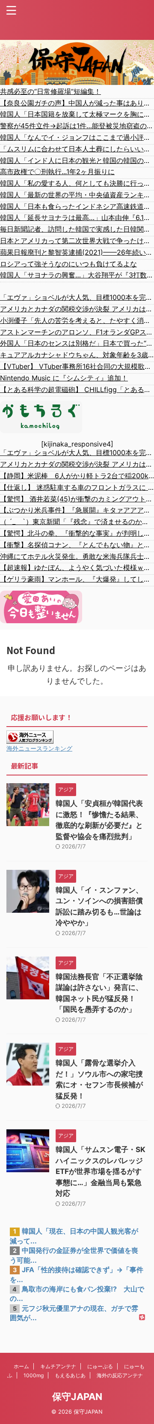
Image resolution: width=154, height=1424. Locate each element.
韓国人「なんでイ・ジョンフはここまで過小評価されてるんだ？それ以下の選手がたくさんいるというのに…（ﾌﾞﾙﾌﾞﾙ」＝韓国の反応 (77, 137)
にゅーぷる (100, 1366)
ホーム (21, 1366)
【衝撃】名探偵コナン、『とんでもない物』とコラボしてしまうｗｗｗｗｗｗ (77, 544)
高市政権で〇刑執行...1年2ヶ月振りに (57, 171)
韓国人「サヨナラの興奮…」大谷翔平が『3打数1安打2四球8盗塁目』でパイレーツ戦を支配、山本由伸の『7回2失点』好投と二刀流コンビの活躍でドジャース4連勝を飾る (77, 275)
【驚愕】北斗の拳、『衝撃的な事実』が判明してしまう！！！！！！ (77, 533)
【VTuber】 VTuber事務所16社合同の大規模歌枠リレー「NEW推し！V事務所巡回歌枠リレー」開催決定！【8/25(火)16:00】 (77, 366)
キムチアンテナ (58, 1366)
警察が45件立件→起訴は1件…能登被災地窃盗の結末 (77, 125)
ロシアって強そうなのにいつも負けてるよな (68, 263)
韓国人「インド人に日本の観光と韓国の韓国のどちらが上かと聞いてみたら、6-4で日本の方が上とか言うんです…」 (77, 160)
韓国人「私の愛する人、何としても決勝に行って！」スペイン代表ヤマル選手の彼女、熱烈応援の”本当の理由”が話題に (77, 183)
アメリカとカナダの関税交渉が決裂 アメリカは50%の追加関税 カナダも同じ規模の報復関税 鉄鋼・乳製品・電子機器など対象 (77, 309)
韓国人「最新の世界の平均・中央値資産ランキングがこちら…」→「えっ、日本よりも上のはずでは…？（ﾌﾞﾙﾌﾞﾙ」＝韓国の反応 (77, 194)
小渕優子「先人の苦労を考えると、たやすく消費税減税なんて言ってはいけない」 (77, 320)
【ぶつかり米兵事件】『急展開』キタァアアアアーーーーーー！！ (77, 510)
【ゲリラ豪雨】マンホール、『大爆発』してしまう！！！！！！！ (77, 579)
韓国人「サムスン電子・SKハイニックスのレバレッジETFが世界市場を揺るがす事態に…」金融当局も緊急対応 (100, 1171)
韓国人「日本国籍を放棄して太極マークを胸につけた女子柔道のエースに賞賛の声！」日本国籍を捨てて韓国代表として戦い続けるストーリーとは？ (77, 114)
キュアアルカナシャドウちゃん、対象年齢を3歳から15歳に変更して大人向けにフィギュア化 (77, 354)
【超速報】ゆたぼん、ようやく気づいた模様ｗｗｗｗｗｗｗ (77, 567)
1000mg (34, 1375)
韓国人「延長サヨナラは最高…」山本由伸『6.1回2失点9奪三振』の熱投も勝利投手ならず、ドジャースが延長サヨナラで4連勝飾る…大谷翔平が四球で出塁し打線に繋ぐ (77, 217)
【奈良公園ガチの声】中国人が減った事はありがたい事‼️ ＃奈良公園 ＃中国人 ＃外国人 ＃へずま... (77, 103)
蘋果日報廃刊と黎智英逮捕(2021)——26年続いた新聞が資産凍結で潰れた (77, 252)
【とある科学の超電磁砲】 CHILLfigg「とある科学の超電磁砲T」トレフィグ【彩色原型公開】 (77, 389)
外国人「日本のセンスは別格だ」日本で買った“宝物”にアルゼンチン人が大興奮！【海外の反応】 (77, 343)
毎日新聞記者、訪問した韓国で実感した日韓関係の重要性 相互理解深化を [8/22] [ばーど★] (77, 229)
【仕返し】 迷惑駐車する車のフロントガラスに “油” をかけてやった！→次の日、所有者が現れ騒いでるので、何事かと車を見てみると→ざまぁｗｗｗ (77, 487)
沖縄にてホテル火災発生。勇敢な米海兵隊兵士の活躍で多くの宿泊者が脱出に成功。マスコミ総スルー (77, 556)
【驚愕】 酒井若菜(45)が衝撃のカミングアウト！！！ (77, 499)
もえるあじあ (70, 1375)
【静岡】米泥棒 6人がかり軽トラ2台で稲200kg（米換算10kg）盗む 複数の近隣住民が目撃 (77, 475)
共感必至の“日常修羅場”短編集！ (50, 91)
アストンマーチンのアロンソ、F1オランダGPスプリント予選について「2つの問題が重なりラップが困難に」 (77, 332)
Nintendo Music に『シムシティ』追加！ (64, 378)
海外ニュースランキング (39, 748)
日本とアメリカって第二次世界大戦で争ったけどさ (77, 240)
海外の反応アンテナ (120, 1375)
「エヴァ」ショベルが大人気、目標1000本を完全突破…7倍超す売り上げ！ (77, 297)
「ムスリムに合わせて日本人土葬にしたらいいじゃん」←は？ (77, 149)
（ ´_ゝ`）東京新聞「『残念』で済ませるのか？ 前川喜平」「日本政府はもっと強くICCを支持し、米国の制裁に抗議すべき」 (77, 521)
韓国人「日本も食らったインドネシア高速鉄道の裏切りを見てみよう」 (77, 206)
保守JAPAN (77, 1396)
